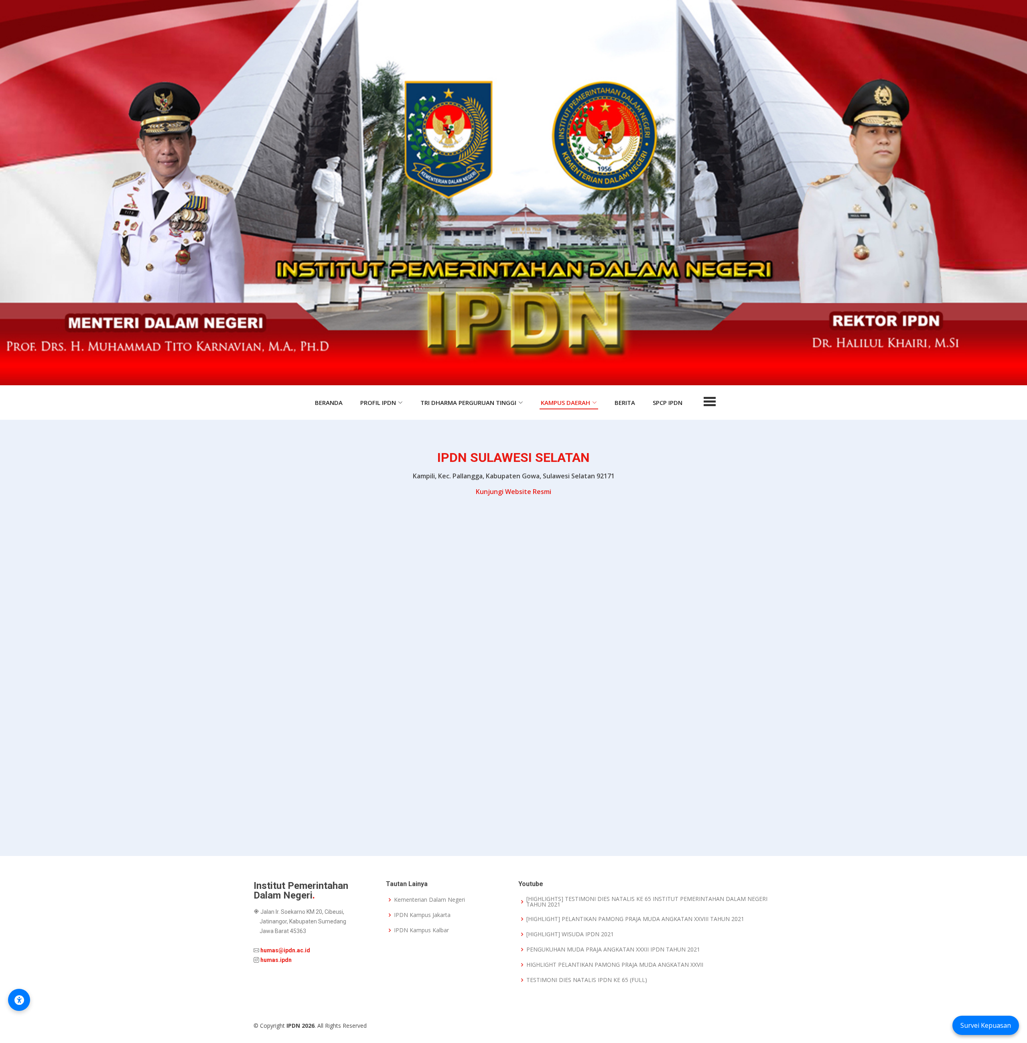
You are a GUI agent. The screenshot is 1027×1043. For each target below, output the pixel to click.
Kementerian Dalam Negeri (429, 900)
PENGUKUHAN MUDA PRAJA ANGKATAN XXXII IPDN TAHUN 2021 (613, 949)
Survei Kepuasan (985, 1025)
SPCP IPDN (667, 402)
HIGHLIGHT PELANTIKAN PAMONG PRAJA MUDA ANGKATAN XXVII (614, 965)
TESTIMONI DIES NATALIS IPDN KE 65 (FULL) (586, 980)
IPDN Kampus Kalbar (421, 930)
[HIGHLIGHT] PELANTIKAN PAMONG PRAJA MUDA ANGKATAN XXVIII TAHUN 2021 (635, 919)
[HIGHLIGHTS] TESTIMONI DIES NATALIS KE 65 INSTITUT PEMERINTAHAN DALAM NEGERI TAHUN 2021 (646, 901)
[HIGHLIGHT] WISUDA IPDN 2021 (570, 934)
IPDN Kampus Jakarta (422, 915)
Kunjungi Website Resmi (513, 491)
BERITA (625, 402)
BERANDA (329, 402)
